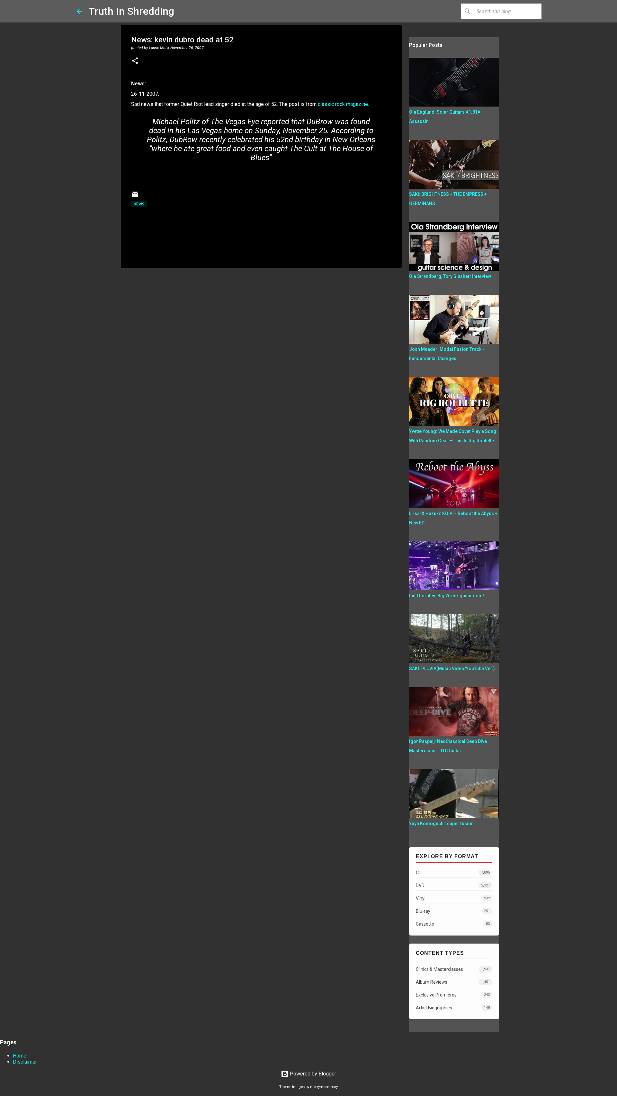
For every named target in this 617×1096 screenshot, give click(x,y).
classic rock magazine (343, 104)
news (139, 204)
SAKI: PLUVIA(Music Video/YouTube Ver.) (452, 668)
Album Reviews (453, 982)
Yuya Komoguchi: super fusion (441, 823)
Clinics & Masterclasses (453, 969)
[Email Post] (135, 196)
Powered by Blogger (312, 1074)
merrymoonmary (324, 1087)
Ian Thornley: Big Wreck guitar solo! (446, 595)
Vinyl (453, 898)
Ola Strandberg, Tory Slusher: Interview (450, 276)
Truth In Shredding (131, 11)
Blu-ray (453, 911)
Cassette (453, 924)
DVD (453, 885)
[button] (135, 61)
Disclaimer (25, 1062)
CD (453, 872)
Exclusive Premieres (453, 994)
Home (19, 1056)
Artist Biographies (453, 1007)
